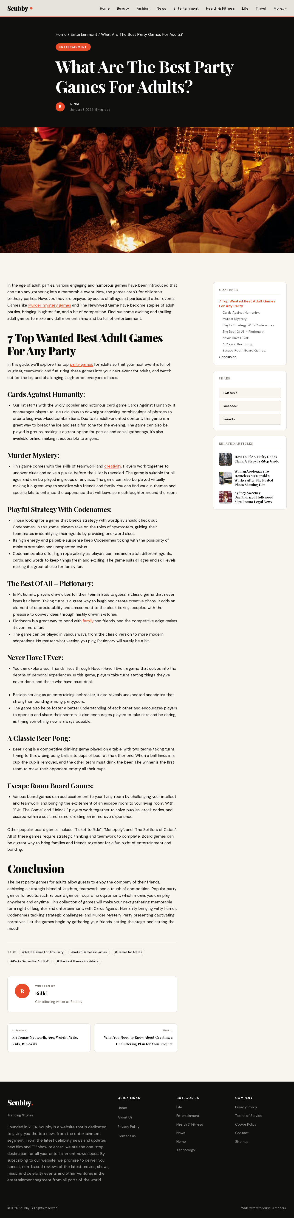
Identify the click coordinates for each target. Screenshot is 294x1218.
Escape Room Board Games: (245, 350)
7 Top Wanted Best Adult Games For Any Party (247, 303)
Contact (242, 1133)
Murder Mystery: (235, 319)
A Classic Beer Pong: (238, 344)
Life (245, 8)
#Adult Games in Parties (89, 952)
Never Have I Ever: (236, 338)
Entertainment (186, 8)
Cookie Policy (246, 1124)
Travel (261, 8)
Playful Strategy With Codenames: (249, 325)
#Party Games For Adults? (29, 961)
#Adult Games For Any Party (42, 952)
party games (81, 364)
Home (105, 8)
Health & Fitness (220, 8)
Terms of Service (248, 1115)
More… (279, 8)
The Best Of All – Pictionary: (244, 331)
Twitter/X (230, 393)
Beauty (123, 8)
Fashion (142, 8)
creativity (112, 466)
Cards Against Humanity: (242, 312)
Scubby (17, 8)
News (161, 8)
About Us (125, 1117)
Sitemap (242, 1141)
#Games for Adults (128, 952)
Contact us (127, 1136)
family (88, 620)
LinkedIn (229, 419)
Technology (185, 1150)
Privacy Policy (128, 1126)
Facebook (230, 406)
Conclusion (227, 357)
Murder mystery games (49, 305)
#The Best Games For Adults (78, 961)
